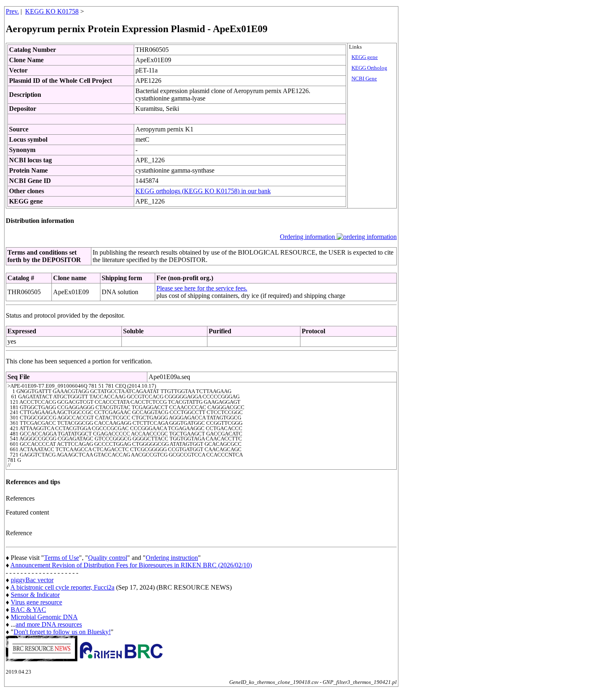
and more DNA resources (49, 624)
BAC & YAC (28, 609)
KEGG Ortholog (369, 68)
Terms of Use (61, 557)
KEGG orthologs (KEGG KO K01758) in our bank (203, 190)
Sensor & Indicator (35, 594)
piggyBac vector (32, 579)
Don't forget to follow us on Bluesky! (62, 631)
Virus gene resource (36, 602)
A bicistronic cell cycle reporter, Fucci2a (62, 587)
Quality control (107, 557)
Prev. (12, 11)
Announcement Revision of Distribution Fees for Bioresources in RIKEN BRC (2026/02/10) (131, 565)
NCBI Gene (364, 79)
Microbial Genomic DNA (44, 616)
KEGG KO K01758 (52, 11)
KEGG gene (364, 57)
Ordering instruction (172, 557)
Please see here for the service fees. (201, 288)
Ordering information (308, 236)
